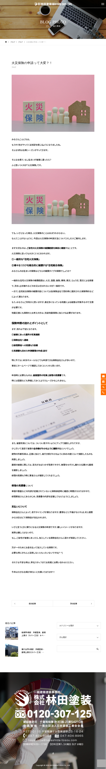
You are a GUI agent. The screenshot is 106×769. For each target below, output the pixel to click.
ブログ (14, 67)
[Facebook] (53, 753)
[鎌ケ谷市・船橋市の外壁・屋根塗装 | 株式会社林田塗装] (53, 4)
